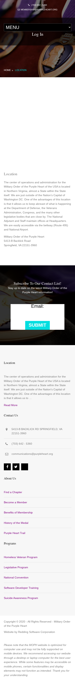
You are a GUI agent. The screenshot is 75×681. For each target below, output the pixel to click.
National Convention (16, 577)
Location (21, 70)
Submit (37, 325)
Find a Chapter (13, 492)
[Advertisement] (37, 116)
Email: (37, 306)
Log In (37, 34)
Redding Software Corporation (36, 631)
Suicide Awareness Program (21, 598)
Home (7, 70)
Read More (11, 405)
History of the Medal (16, 522)
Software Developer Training (21, 587)
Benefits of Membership (18, 512)
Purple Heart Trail (14, 533)
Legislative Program (16, 567)
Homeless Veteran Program (21, 557)
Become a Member (15, 502)
